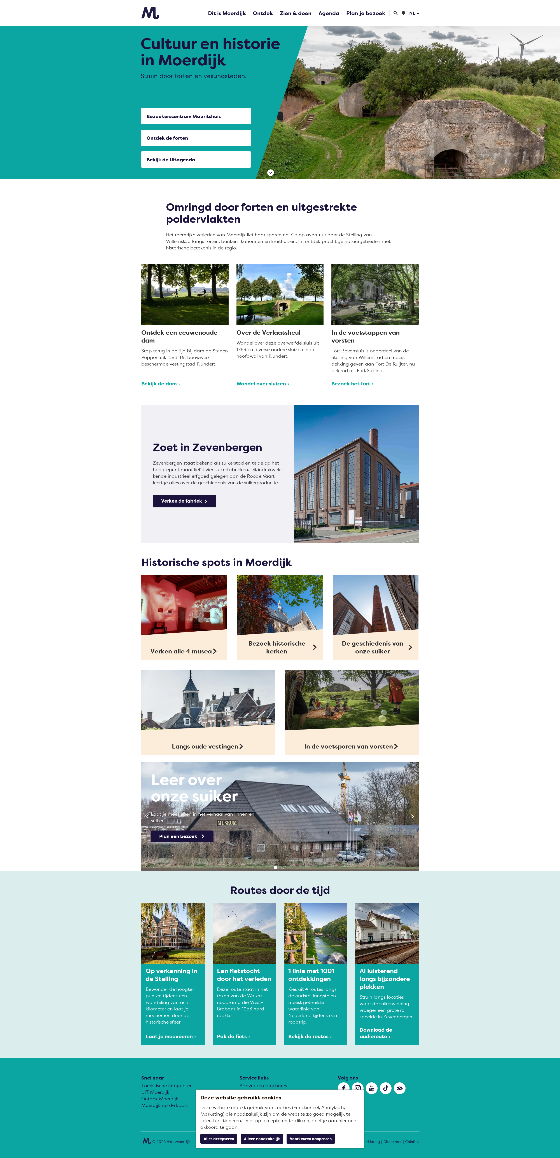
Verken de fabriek (181, 501)
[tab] (275, 867)
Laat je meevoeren (169, 1036)
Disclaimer (392, 1141)
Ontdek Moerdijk (159, 1098)
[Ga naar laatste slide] (147, 816)
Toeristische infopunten (167, 1085)
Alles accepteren (219, 1139)
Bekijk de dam (159, 384)
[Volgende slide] (412, 816)
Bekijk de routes (308, 1036)
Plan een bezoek (178, 836)
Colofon (412, 1141)
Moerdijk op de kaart (164, 1105)
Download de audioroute (376, 1033)
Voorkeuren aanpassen (311, 1139)
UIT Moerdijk (155, 1092)
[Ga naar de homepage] (150, 13)
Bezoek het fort (350, 384)
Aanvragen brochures (263, 1085)
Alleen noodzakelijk (262, 1139)
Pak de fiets (232, 1036)
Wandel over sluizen (261, 384)
